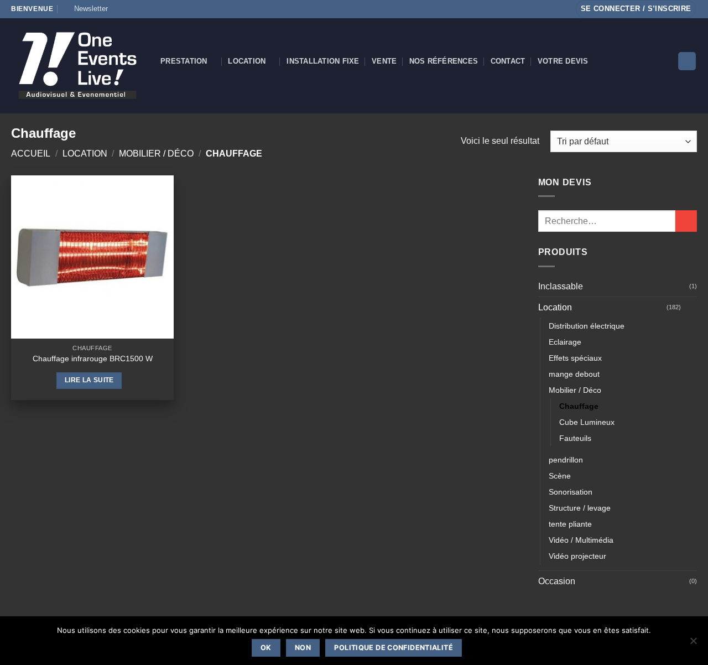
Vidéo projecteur (577, 556)
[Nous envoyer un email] (161, 9)
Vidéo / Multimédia (581, 540)
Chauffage (578, 406)
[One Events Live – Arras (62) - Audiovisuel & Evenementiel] (77, 65)
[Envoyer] (686, 221)
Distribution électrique (586, 325)
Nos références (443, 61)
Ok (266, 647)
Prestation (183, 61)
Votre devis (563, 61)
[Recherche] (687, 61)
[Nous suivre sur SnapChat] (140, 9)
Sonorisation (570, 491)
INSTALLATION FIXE (323, 61)
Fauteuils (575, 438)
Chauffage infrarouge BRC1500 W (93, 358)
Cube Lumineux (587, 422)
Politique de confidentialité (393, 647)
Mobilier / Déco (156, 153)
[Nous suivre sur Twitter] (151, 9)
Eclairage (565, 341)
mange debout (574, 374)
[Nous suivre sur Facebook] (119, 9)
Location (247, 61)
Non (303, 647)
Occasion (556, 581)
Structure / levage (580, 507)
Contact (508, 61)
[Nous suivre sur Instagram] (130, 9)
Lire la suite (89, 380)
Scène (560, 475)
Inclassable (560, 286)
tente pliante (570, 523)
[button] (86, 9)
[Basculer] (690, 307)
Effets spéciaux (575, 358)
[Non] (693, 644)
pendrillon (566, 459)
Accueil (30, 153)
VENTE (384, 61)
